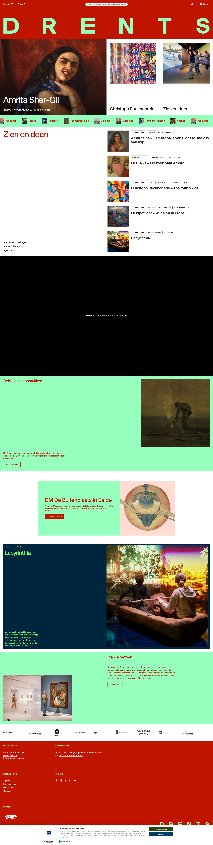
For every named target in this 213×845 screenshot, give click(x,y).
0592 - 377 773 (10, 755)
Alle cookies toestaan (161, 829)
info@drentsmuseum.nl (13, 758)
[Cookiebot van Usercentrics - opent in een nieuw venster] (48, 841)
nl (192, 4)
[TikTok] (66, 780)
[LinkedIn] (75, 780)
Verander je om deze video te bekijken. (106, 315)
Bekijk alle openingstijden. (71, 755)
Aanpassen (160, 834)
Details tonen (64, 841)
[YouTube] (70, 780)
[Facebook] (56, 780)
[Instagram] (61, 780)
